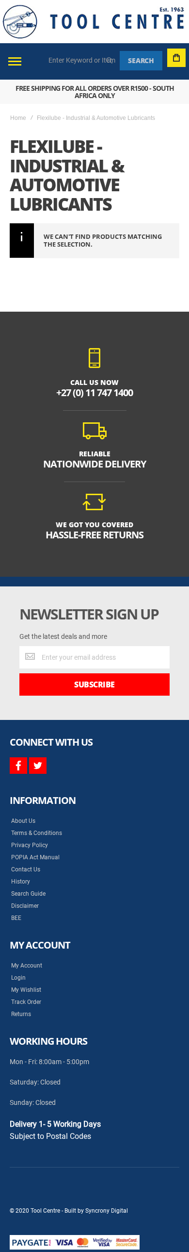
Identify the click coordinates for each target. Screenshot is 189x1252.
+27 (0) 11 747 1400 (94, 392)
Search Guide (28, 893)
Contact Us (25, 869)
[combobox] (82, 60)
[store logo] (93, 21)
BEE (16, 918)
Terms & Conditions (36, 833)
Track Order (26, 1002)
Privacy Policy (29, 845)
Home (18, 118)
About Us (23, 821)
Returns (21, 1014)
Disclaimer (25, 905)
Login (18, 977)
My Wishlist (26, 989)
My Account (26, 965)
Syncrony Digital (106, 1210)
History (20, 881)
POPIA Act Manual (35, 857)
